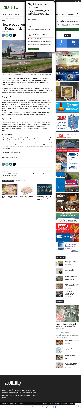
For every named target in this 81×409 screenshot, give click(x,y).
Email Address (32, 19)
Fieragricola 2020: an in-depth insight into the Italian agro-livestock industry (13, 174)
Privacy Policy (73, 403)
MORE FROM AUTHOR (19, 181)
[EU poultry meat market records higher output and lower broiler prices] (59, 286)
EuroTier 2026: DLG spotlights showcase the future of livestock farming (71, 293)
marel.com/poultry (15, 152)
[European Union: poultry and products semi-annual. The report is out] (67, 313)
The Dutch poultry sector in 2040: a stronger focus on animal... (71, 365)
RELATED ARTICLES (8, 181)
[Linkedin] (78, 1)
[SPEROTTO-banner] (67, 151)
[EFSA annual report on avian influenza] (59, 350)
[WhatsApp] (7, 35)
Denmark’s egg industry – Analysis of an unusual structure (70, 357)
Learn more (39, 44)
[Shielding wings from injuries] (27, 189)
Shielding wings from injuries (26, 196)
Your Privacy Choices (45, 407)
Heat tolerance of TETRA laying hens (42, 174)
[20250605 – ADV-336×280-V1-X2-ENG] (67, 70)
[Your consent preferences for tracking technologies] (78, 406)
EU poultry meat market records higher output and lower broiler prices (72, 286)
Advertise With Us (21, 1)
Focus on (18, 14)
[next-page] (5, 203)
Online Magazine (59, 14)
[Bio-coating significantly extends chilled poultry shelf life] (9, 189)
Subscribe (9, 1)
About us (3, 1)
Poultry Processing (14, 157)
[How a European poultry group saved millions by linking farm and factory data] (44, 189)
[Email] (14, 35)
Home (4, 14)
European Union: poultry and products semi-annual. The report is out (66, 326)
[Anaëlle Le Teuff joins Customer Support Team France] (59, 271)
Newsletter (14, 1)
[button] (77, 14)
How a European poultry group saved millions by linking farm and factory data (44, 198)
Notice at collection (30, 407)
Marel (7, 157)
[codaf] (67, 111)
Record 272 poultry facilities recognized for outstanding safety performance (71, 278)
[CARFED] (67, 232)
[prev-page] (3, 203)
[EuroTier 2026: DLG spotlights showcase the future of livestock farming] (59, 294)
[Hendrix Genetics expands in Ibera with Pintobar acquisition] (59, 263)
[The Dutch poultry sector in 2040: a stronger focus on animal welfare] (59, 365)
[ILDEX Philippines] (67, 222)
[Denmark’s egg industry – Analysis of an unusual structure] (59, 357)
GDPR (29, 26)
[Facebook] (75, 1)
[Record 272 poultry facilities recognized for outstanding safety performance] (59, 278)
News (10, 14)
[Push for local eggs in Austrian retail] (59, 342)
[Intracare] (67, 252)
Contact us (70, 14)
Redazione (58, 330)
